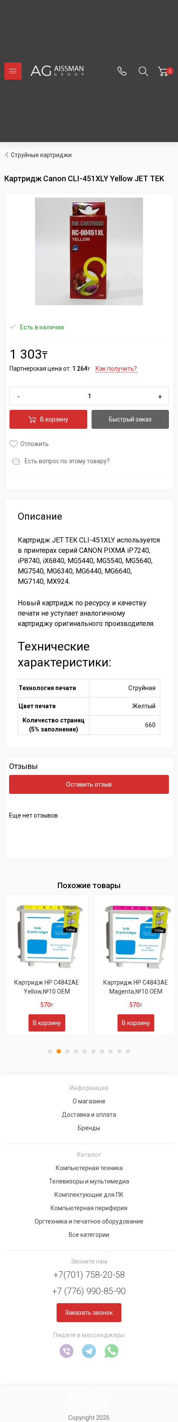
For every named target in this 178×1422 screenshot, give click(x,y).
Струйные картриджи (41, 155)
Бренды (89, 1128)
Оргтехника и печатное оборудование (89, 1221)
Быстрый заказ (130, 419)
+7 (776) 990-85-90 (89, 1291)
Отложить (34, 443)
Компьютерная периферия (89, 1208)
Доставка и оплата (89, 1114)
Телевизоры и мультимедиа (89, 1181)
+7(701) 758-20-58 (89, 1275)
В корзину (54, 419)
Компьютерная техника (89, 1168)
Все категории (89, 1234)
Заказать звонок (89, 1312)
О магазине (89, 1101)
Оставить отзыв (89, 784)
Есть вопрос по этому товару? (67, 461)
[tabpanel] (46, 965)
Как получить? (116, 368)
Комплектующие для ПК (89, 1194)
